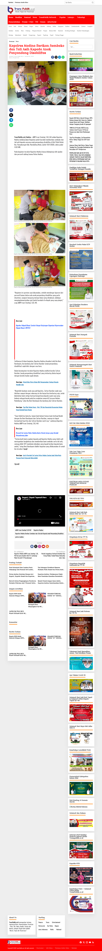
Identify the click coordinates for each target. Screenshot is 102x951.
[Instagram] (39, 546)
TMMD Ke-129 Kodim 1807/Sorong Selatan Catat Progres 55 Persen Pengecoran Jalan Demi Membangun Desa (80, 131)
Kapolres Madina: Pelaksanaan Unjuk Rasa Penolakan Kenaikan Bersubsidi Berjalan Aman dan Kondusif (50, 575)
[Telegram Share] (59, 57)
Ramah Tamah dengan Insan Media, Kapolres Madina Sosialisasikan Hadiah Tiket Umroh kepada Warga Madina (51, 582)
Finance (41, 922)
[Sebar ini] (52, 57)
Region (57, 926)
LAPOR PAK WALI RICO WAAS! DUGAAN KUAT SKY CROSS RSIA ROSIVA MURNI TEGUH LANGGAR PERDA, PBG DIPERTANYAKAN (17, 613)
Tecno (47, 922)
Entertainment (56, 922)
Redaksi (74, 948)
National (58, 930)
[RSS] (47, 546)
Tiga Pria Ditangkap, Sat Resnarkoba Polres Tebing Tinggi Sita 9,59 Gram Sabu (80, 140)
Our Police (50, 926)
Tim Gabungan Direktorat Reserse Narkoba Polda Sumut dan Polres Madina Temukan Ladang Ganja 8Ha (51, 569)
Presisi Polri (16, 57)
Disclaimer (40, 948)
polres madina (19, 537)
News (10, 57)
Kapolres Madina (38, 530)
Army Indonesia (43, 930)
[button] (92, 2)
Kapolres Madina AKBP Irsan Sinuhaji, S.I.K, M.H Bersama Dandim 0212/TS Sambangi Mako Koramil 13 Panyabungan (26, 555)
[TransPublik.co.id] (21, 10)
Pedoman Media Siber (62, 948)
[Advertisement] (39, 122)
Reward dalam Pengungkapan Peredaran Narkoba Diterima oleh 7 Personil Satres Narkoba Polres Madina (22, 582)
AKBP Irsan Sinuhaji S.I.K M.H (23, 530)
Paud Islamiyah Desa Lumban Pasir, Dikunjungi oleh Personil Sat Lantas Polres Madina (21, 569)
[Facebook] (32, 546)
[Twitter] (35, 546)
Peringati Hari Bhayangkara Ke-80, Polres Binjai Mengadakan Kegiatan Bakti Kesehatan (37, 606)
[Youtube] (43, 546)
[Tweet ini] (56, 57)
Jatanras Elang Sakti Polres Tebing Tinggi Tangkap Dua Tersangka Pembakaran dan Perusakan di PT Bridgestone (81, 147)
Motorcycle (42, 926)
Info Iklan (49, 948)
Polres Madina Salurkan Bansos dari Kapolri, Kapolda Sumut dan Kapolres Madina (21, 575)
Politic (52, 930)
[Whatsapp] (63, 57)
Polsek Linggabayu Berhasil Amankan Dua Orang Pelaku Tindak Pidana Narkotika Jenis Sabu (53, 555)
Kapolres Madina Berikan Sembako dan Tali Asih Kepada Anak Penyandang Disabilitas (39, 534)
